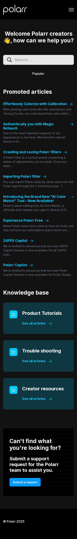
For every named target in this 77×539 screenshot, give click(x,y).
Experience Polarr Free (23, 220)
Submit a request (25, 482)
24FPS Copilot (15, 240)
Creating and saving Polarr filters (32, 152)
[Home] (15, 10)
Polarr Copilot (15, 265)
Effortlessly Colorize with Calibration (35, 104)
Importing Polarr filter (22, 176)
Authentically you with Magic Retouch (28, 126)
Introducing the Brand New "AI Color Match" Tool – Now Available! (34, 198)
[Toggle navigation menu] (71, 9)
